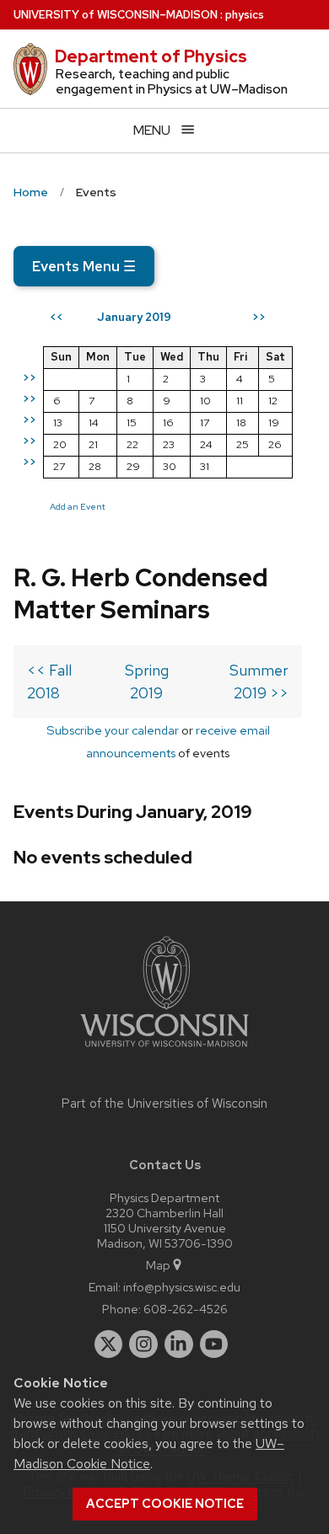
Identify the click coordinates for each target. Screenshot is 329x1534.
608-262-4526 (185, 1309)
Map (158, 1265)
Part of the (164, 1103)
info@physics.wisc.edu (181, 1287)
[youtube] (214, 1344)
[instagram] (143, 1344)
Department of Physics (151, 56)
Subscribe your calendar (112, 730)
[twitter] (108, 1344)
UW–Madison (115, 15)
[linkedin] (178, 1344)
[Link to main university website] (164, 1050)
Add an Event (77, 506)
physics (244, 15)
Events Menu (84, 266)
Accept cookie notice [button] (165, 1503)
